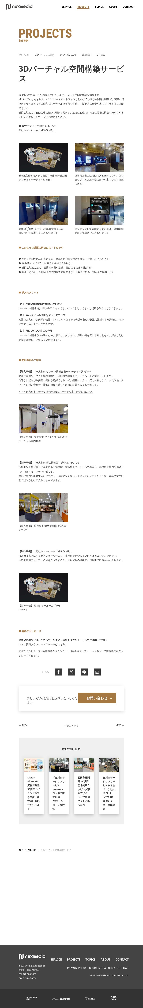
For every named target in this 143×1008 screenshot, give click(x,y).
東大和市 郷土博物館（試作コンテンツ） (58, 462)
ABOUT (113, 6)
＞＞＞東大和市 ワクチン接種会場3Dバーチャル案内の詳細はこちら (56, 391)
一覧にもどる (71, 725)
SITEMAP (123, 968)
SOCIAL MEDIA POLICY (102, 968)
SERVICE (67, 6)
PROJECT (32, 850)
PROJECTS (83, 6)
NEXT (118, 725)
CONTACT (129, 6)
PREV (24, 725)
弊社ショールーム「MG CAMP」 (37, 130)
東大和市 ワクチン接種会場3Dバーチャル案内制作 (63, 371)
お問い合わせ (96, 698)
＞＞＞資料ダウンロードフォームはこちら (42, 644)
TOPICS (99, 6)
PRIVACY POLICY (76, 968)
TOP (21, 850)
